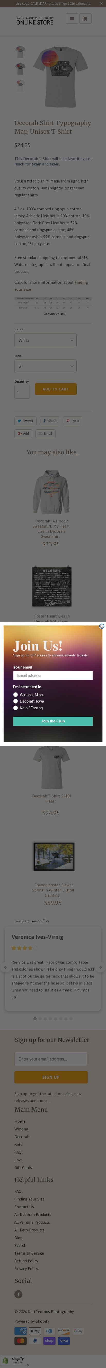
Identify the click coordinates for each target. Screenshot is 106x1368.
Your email (22, 667)
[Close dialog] (101, 626)
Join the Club (53, 721)
